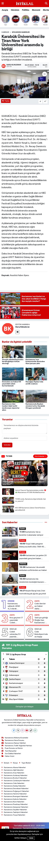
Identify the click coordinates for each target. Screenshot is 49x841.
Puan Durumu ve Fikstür (14, 748)
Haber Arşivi (9, 756)
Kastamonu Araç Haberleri (14, 773)
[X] (18, 730)
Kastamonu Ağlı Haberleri (14, 770)
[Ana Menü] (3, 3)
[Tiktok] (31, 730)
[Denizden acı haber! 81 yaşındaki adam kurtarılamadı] (13, 374)
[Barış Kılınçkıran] (7, 329)
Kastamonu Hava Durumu (14, 740)
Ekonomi (36, 10)
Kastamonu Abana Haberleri (15, 767)
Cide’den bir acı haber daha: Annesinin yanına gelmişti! (40, 606)
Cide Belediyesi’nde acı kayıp (41, 634)
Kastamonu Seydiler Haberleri (15, 810)
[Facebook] (14, 730)
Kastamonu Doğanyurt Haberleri (16, 791)
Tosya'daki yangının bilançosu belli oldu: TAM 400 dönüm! (32, 545)
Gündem (15, 10)
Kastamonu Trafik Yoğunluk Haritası (18, 746)
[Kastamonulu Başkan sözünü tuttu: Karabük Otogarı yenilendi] (36, 396)
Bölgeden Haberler (21, 32)
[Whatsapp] (35, 730)
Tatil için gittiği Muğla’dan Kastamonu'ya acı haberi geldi (41, 620)
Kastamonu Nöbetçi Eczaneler (16, 738)
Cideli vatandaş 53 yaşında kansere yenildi (16, 634)
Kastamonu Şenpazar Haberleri (16, 807)
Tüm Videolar (40, 456)
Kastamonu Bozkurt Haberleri (15, 778)
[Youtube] (27, 730)
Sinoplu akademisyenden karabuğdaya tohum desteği (12, 361)
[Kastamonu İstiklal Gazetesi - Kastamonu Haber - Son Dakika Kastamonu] (24, 3)
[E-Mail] (17, 332)
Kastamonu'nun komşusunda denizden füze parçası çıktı (35, 361)
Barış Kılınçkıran (22, 327)
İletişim (6, 763)
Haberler (5, 32)
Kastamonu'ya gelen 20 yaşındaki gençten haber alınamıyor (33, 557)
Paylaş (7, 101)
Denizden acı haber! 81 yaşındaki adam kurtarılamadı (11, 384)
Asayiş (5, 10)
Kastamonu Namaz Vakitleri (15, 743)
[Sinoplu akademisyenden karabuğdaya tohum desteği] (13, 352)
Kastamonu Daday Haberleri (15, 786)
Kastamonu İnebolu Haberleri (15, 799)
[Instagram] (22, 730)
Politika (25, 10)
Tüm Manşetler (11, 751)
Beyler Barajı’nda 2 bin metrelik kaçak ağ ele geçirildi (32, 592)
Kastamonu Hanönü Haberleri (15, 794)
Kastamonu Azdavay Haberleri (15, 775)
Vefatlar (23, 564)
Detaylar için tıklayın (24, 707)
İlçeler (22, 528)
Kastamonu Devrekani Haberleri (16, 788)
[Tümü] (46, 522)
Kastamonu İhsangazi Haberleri (16, 796)
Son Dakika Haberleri (13, 753)
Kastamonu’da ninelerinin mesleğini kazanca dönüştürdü (32, 581)
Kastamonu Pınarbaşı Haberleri (16, 804)
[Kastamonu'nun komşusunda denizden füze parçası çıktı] (36, 352)
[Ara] (46, 3)
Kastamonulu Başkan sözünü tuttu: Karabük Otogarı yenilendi (35, 406)
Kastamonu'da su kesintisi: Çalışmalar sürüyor (31, 533)
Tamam (31, 838)
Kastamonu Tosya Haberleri (14, 815)
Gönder (7, 445)
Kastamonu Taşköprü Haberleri (16, 812)
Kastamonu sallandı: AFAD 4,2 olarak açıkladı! (14, 606)
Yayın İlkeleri (26, 763)
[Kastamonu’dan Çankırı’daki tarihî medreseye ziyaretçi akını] (13, 396)
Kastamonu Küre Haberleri (14, 802)
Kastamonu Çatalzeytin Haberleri (17, 780)
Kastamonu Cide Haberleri (14, 783)
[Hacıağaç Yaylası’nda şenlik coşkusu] (36, 374)
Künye (15, 763)
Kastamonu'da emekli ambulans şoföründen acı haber (33, 568)
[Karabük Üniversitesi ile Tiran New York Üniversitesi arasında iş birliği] (24, 84)
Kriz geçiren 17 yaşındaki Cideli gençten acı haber (16, 620)
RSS (6, 828)
